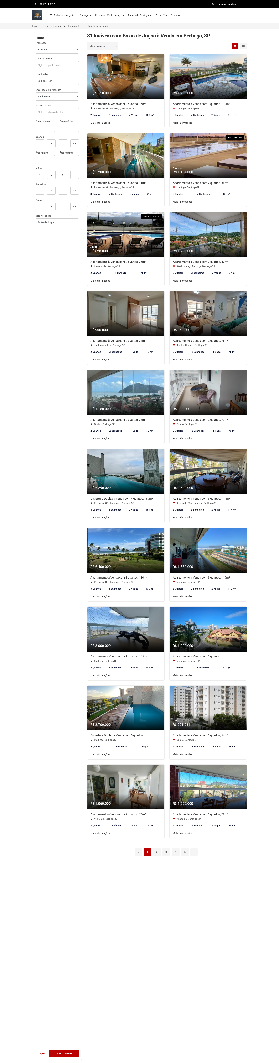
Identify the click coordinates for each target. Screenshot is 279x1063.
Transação (41, 43)
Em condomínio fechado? (48, 90)
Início (34, 26)
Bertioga (84, 15)
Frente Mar (161, 15)
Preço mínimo (43, 121)
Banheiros (41, 184)
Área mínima (42, 152)
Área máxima (66, 152)
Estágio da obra (44, 105)
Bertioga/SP (74, 26)
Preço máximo (67, 121)
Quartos (40, 137)
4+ (74, 143)
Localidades (42, 74)
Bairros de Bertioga (138, 15)
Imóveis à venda (53, 26)
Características (43, 216)
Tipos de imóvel (44, 58)
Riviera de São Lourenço (108, 15)
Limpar (41, 1053)
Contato (175, 15)
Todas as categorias (65, 15)
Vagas (39, 200)
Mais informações (100, 122)
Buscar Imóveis (64, 1053)
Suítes (39, 168)
